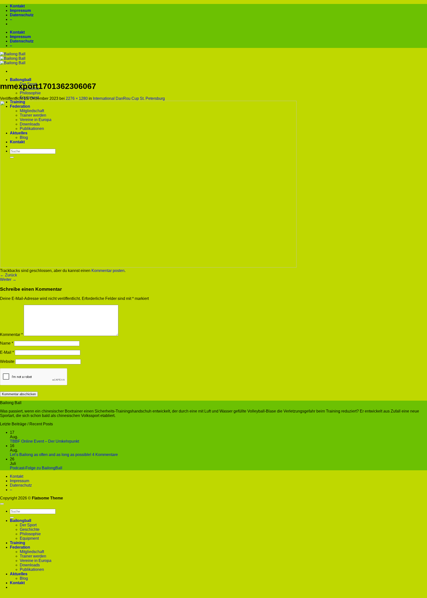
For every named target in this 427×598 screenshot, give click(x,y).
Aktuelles (18, 574)
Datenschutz (22, 15)
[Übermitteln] (12, 517)
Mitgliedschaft (32, 552)
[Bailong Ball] (12, 58)
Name (6, 343)
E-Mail (7, 352)
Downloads (30, 565)
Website (7, 361)
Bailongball (20, 80)
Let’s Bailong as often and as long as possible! (50, 455)
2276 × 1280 (77, 98)
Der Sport (28, 525)
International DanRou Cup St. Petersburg (129, 98)
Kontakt (17, 6)
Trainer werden (33, 556)
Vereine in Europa (35, 560)
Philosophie (30, 93)
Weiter (8, 279)
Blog (24, 578)
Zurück (8, 275)
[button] (213, 596)
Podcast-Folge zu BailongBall (36, 468)
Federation (20, 547)
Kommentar (11, 334)
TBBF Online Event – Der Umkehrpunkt (44, 441)
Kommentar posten (108, 270)
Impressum (20, 10)
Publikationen (32, 569)
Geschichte (30, 529)
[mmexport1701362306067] (148, 266)
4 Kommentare (105, 455)
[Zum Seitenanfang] (2, 504)
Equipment (29, 538)
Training (17, 543)
